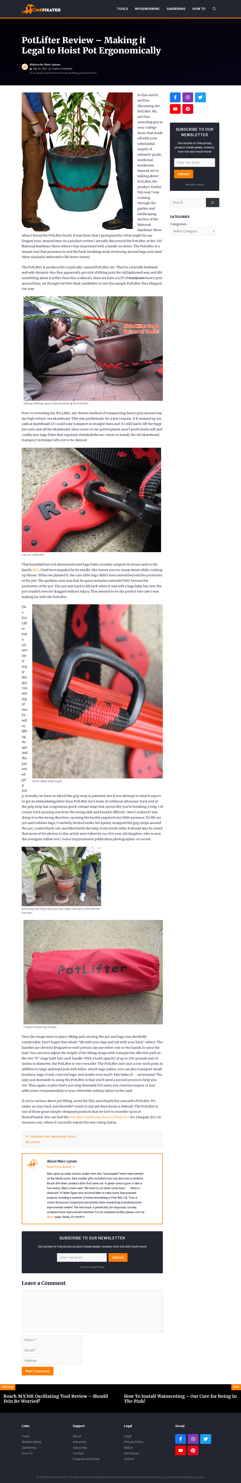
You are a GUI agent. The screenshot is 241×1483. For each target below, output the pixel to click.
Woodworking (147, 9)
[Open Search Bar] (214, 9)
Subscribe (80, 1447)
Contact (78, 1453)
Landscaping (58, 1136)
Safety (71, 1136)
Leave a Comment (62, 68)
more (93, 73)
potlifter (35, 1142)
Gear (46, 1136)
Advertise (79, 1442)
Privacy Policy (133, 1442)
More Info (85, 1267)
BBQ (35, 570)
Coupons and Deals (86, 1459)
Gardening (176, 9)
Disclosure (131, 1453)
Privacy (200, 184)
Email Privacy (97, 1267)
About (50, 1217)
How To (199, 9)
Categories (178, 224)
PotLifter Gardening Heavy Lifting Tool (99, 1117)
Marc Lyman (52, 64)
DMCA (128, 1447)
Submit (118, 1257)
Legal (127, 1436)
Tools (122, 9)
